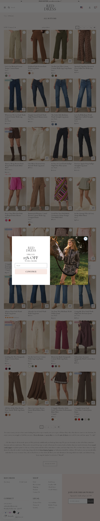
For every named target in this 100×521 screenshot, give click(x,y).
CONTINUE (30, 271)
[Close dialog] (85, 238)
